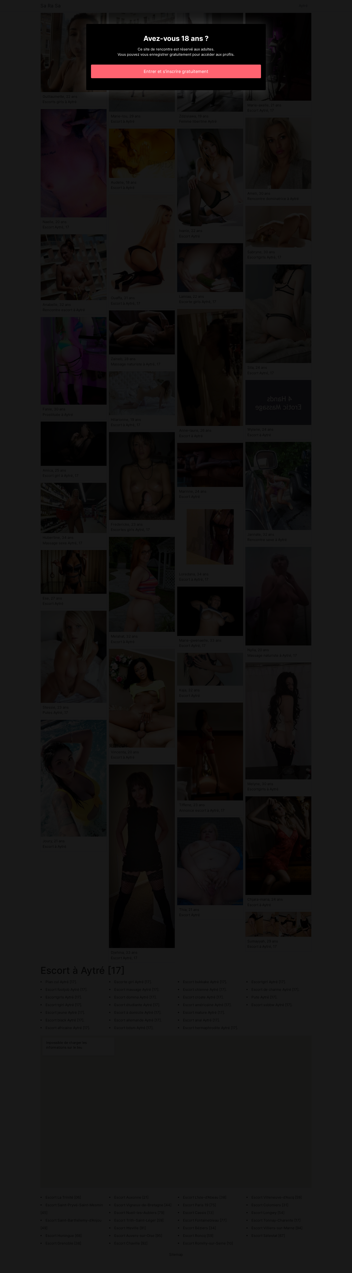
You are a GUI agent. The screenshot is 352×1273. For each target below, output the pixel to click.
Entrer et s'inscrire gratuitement (176, 71)
